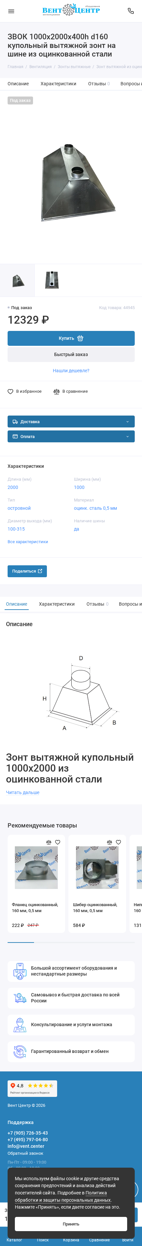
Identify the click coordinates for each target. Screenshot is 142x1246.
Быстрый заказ (71, 354)
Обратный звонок (25, 1153)
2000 (13, 487)
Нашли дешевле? (71, 370)
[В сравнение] (49, 842)
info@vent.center (26, 1146)
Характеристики (58, 84)
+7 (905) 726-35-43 (28, 1133)
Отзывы (99, 84)
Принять (71, 1224)
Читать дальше (22, 792)
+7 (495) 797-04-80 (28, 1139)
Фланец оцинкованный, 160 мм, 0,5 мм (35, 907)
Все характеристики (28, 541)
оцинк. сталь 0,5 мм (95, 508)
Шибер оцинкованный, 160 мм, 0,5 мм (95, 907)
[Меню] (11, 11)
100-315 (16, 529)
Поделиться (24, 571)
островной (19, 508)
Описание (18, 84)
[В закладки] (58, 842)
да (76, 529)
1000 (79, 487)
